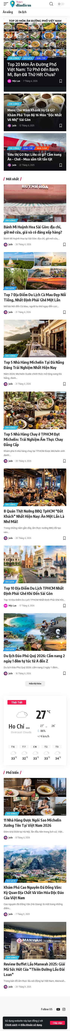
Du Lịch (28, 58)
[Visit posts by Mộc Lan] (9, 81)
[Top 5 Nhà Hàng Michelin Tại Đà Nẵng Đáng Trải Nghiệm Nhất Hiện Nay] (35, 338)
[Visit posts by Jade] (9, 125)
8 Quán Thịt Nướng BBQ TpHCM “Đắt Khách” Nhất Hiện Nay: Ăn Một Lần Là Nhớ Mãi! (34, 516)
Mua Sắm (42, 148)
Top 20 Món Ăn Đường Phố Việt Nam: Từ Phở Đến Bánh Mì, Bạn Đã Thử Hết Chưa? (33, 69)
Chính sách (11, 1025)
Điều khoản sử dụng (31, 1025)
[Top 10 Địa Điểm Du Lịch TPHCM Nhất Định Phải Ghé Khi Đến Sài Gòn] (35, 564)
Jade (14, 125)
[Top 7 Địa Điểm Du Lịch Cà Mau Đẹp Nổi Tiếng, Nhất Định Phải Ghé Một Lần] (35, 271)
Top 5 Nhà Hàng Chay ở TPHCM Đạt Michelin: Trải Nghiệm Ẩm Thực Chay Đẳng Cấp (33, 439)
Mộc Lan (16, 81)
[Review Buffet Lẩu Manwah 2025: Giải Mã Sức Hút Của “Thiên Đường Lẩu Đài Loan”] (35, 940)
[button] (57, 1023)
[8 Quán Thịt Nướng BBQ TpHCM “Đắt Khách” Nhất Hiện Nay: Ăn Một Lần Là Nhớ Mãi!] (35, 487)
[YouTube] (58, 1009)
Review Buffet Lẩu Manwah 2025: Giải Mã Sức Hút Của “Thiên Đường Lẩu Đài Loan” (34, 969)
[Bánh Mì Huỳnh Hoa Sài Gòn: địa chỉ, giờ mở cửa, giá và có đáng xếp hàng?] (35, 203)
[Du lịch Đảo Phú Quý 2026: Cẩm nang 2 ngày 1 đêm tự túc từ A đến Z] (35, 632)
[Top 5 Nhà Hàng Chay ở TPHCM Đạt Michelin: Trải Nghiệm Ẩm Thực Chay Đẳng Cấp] (35, 410)
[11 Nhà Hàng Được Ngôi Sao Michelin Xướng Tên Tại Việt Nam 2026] (35, 797)
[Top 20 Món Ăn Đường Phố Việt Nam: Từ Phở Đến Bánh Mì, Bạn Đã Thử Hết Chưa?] (35, 38)
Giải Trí (41, 58)
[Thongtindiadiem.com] (22, 4)
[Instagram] (63, 1009)
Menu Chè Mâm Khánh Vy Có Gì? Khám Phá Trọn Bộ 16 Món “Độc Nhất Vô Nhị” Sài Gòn (34, 114)
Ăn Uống (14, 58)
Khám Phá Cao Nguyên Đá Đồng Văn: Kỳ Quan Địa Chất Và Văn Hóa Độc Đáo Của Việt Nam (34, 892)
